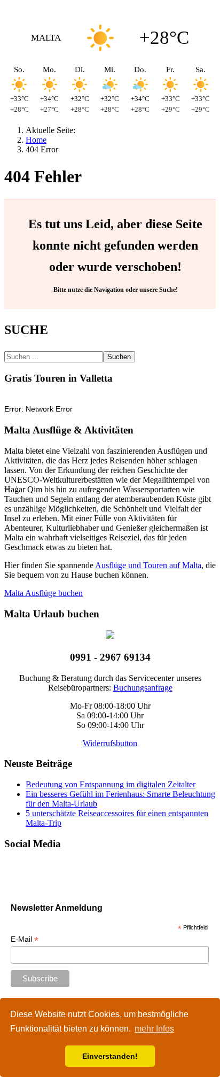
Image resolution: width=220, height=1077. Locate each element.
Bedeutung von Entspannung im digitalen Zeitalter (110, 784)
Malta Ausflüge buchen (43, 593)
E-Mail (24, 939)
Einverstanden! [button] (110, 1056)
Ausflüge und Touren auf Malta (148, 565)
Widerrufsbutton (110, 743)
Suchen (119, 357)
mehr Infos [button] (154, 1028)
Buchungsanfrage (142, 687)
